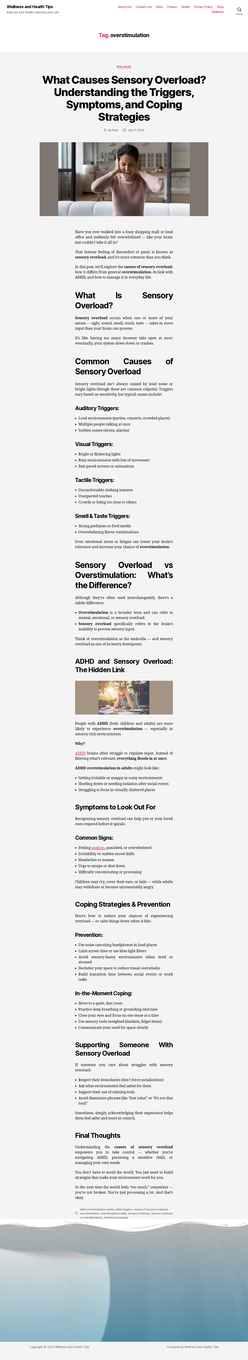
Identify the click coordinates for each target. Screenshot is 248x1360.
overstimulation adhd (113, 1213)
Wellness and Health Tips (30, 7)
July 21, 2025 (136, 130)
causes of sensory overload (150, 1209)
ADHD (80, 753)
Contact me (144, 7)
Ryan (115, 130)
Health (185, 7)
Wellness (218, 12)
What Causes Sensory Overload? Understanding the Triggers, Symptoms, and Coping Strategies (124, 98)
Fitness (172, 7)
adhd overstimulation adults (97, 1209)
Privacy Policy (203, 7)
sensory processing (116, 1217)
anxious (98, 848)
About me (124, 7)
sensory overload (139, 1213)
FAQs (159, 7)
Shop (220, 7)
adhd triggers (123, 1209)
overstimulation (89, 1213)
